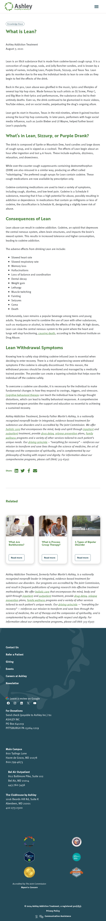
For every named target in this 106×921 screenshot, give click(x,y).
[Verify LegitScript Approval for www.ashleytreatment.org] (29, 857)
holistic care (42, 591)
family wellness (36, 600)
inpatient (27, 596)
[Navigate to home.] (17, 6)
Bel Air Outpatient (19, 772)
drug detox (80, 596)
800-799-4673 (14, 762)
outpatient (45, 596)
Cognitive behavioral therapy (22, 395)
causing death (46, 333)
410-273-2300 (14, 807)
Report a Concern (29, 887)
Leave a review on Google (25, 698)
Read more (16, 557)
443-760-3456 (16, 785)
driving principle (67, 604)
